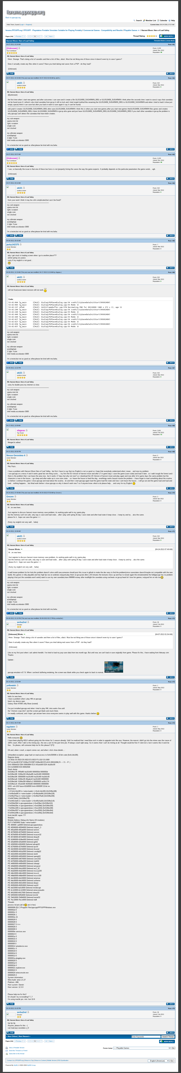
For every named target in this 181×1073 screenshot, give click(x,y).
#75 (173, 1008)
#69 (173, 451)
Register (28, 24)
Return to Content (40, 1060)
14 (46, 36)
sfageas (58, 272)
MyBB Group (31, 1065)
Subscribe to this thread (16, 1053)
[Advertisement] (94, 10)
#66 (173, 272)
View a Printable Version (16, 1047)
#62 (173, 78)
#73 (173, 682)
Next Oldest (12, 1036)
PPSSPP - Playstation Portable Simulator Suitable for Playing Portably (53, 30)
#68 (173, 425)
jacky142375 (12, 244)
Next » (51, 36)
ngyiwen (10, 727)
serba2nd (59, 618)
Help (173, 21)
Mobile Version (51, 1060)
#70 (173, 493)
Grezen (58, 492)
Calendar (163, 21)
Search (139, 21)
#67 (173, 368)
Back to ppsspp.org (13, 18)
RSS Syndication (63, 1060)
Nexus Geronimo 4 (15, 455)
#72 (173, 618)
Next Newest (24, 1036)
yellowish (11, 685)
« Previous (18, 36)
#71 (173, 531)
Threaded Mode (159, 40)
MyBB (16, 1065)
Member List (151, 21)
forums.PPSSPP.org (14, 30)
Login (22, 24)
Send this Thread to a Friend (18, 1050)
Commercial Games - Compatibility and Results (102, 30)
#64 (173, 183)
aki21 (57, 78)
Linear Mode (170, 40)
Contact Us (10, 1060)
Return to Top (29, 1060)
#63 (173, 154)
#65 (173, 241)
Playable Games (130, 30)
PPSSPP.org (19, 1060)
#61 (173, 44)
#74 (173, 723)
